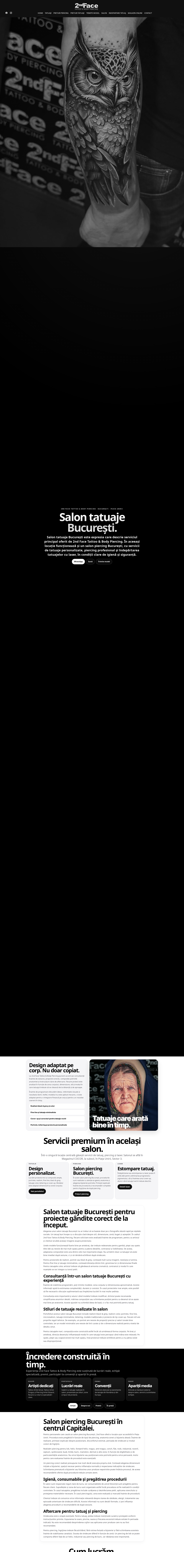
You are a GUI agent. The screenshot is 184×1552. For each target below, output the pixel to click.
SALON (104, 13)
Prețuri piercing (81, 1194)
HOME (40, 13)
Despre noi (85, 1405)
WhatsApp (78, 561)
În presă (110, 1405)
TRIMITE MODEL (92, 13)
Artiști (73, 1405)
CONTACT (148, 13)
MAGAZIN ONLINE (135, 13)
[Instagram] (11, 12)
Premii (98, 1405)
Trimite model (104, 561)
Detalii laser (125, 1187)
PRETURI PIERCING (61, 13)
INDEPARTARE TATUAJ (117, 13)
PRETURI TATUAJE (77, 13)
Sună (90, 561)
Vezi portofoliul (37, 1191)
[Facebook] (6, 12)
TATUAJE (48, 13)
